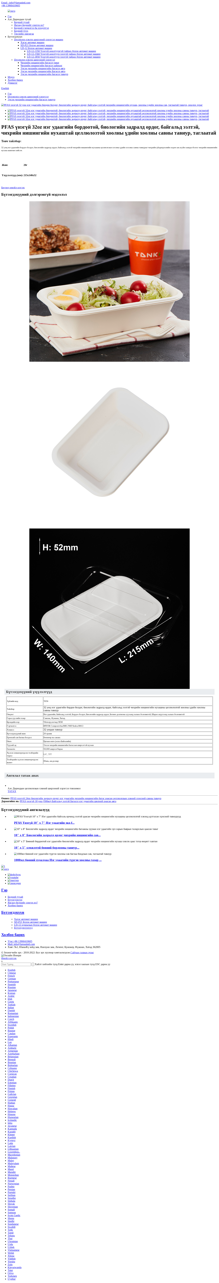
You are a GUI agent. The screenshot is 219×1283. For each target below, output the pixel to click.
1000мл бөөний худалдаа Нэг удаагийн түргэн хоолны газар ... (58, 860)
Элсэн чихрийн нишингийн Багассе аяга (43, 71)
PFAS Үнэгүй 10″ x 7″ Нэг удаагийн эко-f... (44, 822)
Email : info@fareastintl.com (15, 2)
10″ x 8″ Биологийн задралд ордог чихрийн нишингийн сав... (57, 835)
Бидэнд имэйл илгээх (13, 187)
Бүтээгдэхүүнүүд (23, 927)
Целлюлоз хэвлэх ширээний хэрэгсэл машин (38, 39)
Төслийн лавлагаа (24, 33)
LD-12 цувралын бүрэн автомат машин (35, 925)
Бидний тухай (21, 22)
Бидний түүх (21, 31)
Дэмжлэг (12, 82)
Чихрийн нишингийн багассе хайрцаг (41, 65)
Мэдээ (11, 77)
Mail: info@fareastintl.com (21, 944)
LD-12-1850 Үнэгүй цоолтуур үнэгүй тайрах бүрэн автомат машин (64, 56)
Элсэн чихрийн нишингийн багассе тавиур (44, 74)
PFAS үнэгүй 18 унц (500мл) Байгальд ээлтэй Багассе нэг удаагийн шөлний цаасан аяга (68, 801)
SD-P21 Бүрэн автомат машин (37, 45)
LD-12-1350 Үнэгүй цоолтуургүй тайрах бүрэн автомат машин (61, 51)
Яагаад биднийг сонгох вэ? (29, 25)
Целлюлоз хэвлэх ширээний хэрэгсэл (34, 59)
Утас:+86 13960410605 (20, 941)
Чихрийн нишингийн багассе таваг (40, 62)
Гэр (10, 16)
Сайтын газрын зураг (82, 952)
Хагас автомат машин (32, 42)
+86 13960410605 (10, 5)
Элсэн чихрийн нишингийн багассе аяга (43, 68)
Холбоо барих (15, 80)
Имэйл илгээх (9, 958)
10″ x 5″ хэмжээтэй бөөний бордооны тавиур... (46, 847)
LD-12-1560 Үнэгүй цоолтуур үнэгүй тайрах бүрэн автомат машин (64, 54)
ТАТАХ (12, 791)
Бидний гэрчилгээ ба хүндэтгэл (31, 28)
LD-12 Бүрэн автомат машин (36, 48)
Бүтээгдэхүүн (15, 899)
